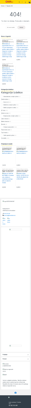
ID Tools (3, 110)
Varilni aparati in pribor (9, 135)
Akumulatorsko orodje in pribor (11, 96)
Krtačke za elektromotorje (7, 39)
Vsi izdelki (3, 138)
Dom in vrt (6, 102)
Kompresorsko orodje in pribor (11, 116)
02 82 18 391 (7, 213)
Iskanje (21, 27)
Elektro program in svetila (10, 107)
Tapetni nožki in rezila (6, 169)
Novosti (3, 124)
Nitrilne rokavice (5, 121)
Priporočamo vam (5, 129)
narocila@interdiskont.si (9, 215)
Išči (19, 2)
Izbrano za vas (4, 113)
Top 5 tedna (4, 132)
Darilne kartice (4, 99)
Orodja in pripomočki (9, 127)
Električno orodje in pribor (10, 104)
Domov (3, 6)
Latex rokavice (5, 118)
